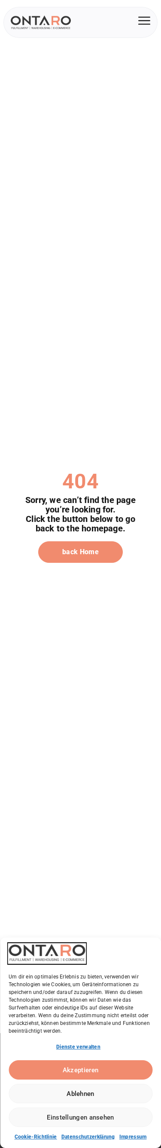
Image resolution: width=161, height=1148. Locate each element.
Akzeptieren (80, 1070)
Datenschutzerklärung (88, 1137)
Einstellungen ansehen (80, 1117)
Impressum (133, 1137)
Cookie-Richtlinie (36, 1137)
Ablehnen (80, 1094)
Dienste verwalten (78, 1047)
